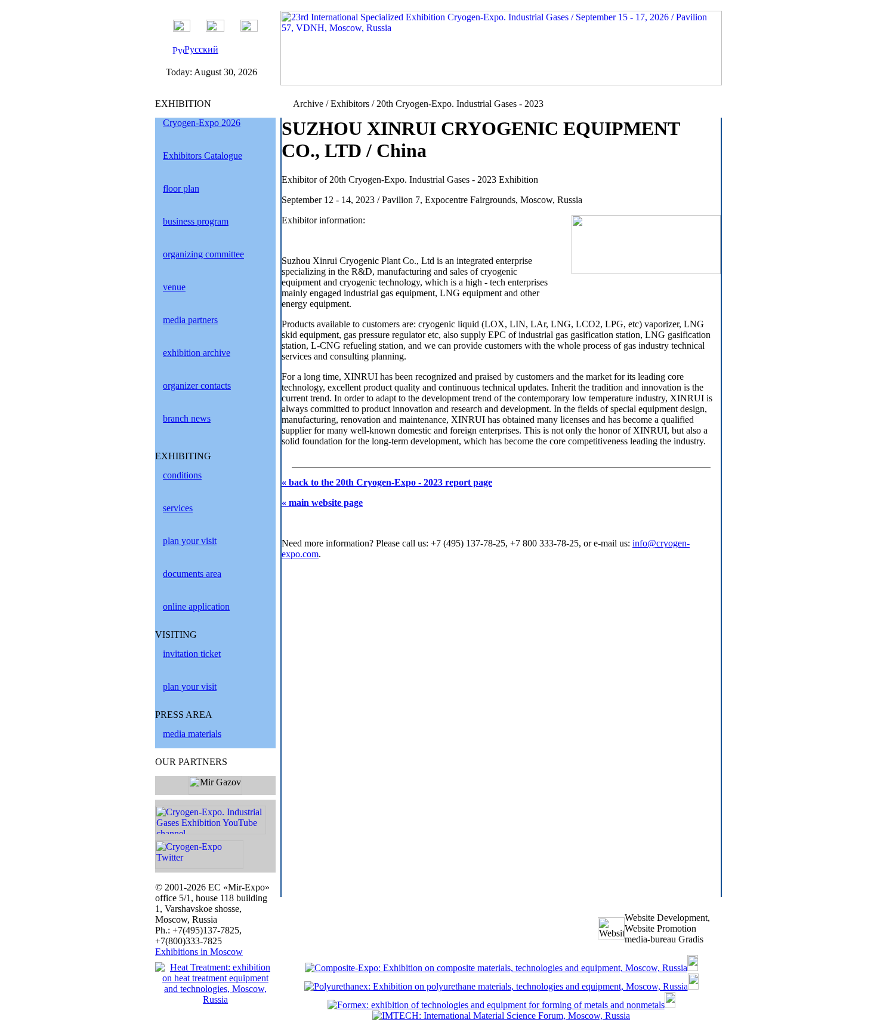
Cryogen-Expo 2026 (201, 123)
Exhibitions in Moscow (199, 952)
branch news (187, 418)
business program (195, 221)
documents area (192, 574)
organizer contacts (197, 385)
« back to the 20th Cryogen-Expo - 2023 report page (387, 482)
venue (174, 287)
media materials (192, 734)
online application (196, 606)
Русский (201, 49)
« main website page (322, 502)
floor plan (181, 188)
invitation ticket (192, 654)
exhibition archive (196, 353)
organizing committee (203, 254)
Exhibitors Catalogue (202, 155)
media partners (190, 320)
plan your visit (190, 541)
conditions (182, 475)
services (178, 508)
